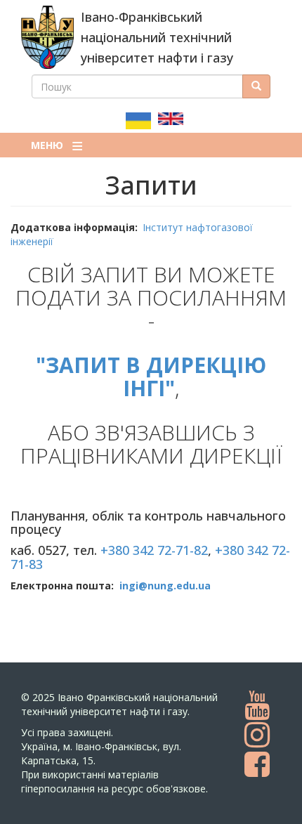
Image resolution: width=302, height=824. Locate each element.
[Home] (47, 37)
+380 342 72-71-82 (154, 550)
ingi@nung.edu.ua (165, 585)
